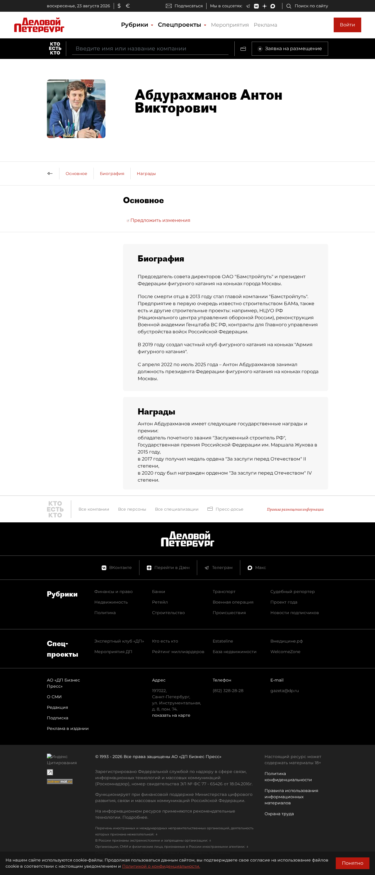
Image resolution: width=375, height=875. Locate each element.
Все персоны (132, 509)
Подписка (57, 718)
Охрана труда (279, 813)
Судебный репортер (292, 591)
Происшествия (229, 612)
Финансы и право (113, 591)
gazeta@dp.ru (284, 690)
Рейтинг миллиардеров (178, 651)
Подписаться (189, 6)
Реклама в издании (68, 728)
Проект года (283, 602)
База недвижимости (235, 651)
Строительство (168, 612)
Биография (112, 173)
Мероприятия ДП (113, 651)
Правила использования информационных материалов (291, 797)
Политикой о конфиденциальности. (161, 866)
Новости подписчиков (294, 612)
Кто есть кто (165, 641)
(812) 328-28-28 (228, 690)
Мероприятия (230, 25)
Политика (105, 612)
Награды (146, 173)
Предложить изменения (159, 220)
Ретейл (160, 602)
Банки (158, 591)
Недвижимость (111, 602)
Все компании (94, 509)
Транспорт (224, 591)
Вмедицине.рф (286, 641)
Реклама (265, 25)
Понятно (352, 863)
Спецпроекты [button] (180, 24)
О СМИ (54, 696)
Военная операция (233, 602)
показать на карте (171, 715)
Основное (76, 173)
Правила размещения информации (295, 509)
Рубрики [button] (135, 24)
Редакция (57, 707)
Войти (347, 25)
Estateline (223, 641)
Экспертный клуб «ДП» (119, 641)
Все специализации (177, 509)
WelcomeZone (285, 651)
